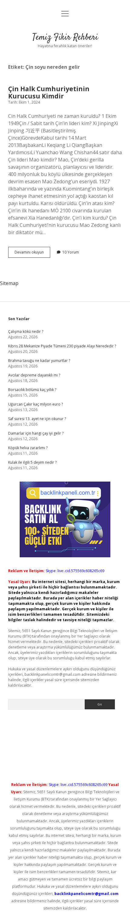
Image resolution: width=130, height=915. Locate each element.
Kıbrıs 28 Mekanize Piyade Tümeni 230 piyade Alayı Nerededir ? (62, 346)
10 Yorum (70, 252)
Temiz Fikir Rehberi (65, 37)
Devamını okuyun (32, 253)
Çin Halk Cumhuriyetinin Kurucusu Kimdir (48, 92)
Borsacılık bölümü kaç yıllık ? (32, 389)
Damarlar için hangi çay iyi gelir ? (35, 433)
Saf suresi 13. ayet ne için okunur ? (37, 418)
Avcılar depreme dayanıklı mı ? (34, 375)
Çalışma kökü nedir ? (25, 331)
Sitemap (9, 283)
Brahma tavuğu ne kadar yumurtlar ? (39, 360)
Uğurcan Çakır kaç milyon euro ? (35, 404)
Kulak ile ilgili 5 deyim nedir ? (32, 462)
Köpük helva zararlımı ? (27, 447)
